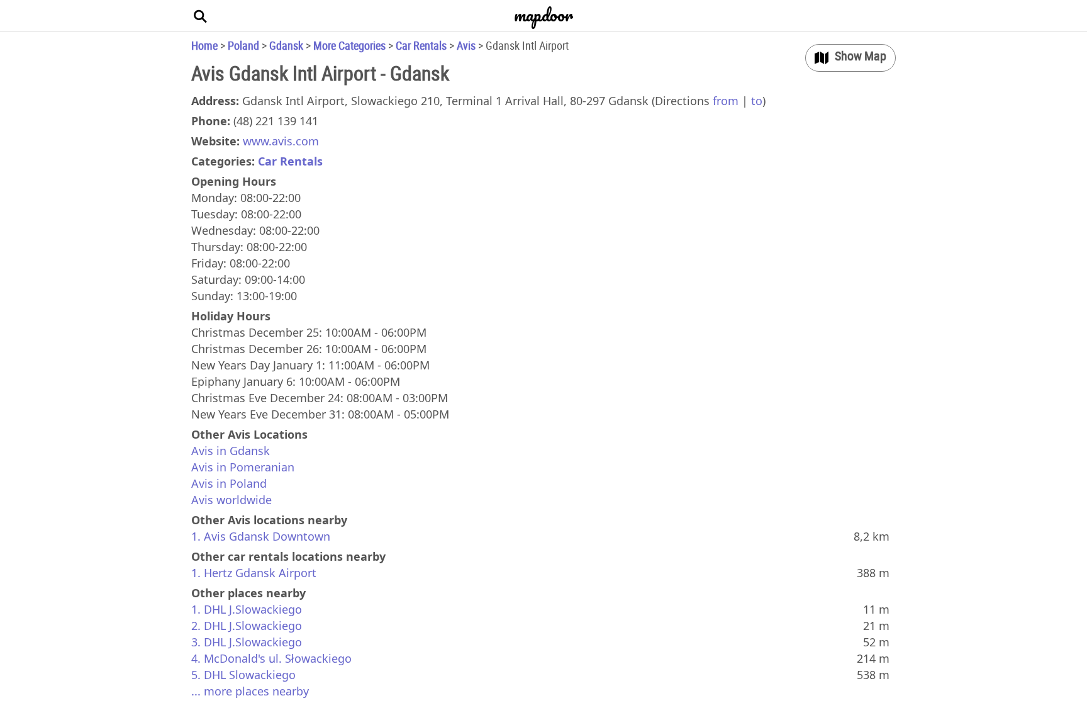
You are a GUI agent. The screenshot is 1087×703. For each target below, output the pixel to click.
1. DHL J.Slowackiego (246, 609)
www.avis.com (281, 141)
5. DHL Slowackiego (243, 674)
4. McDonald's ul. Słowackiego (271, 658)
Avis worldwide (231, 499)
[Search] (200, 15)
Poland (243, 45)
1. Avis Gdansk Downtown (260, 536)
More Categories (349, 45)
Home (204, 45)
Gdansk (286, 45)
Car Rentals (421, 45)
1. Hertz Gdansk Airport (253, 572)
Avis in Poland (229, 483)
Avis (466, 45)
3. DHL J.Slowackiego (246, 642)
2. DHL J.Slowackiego (246, 625)
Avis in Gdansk (230, 450)
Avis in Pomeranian (242, 467)
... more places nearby (250, 691)
